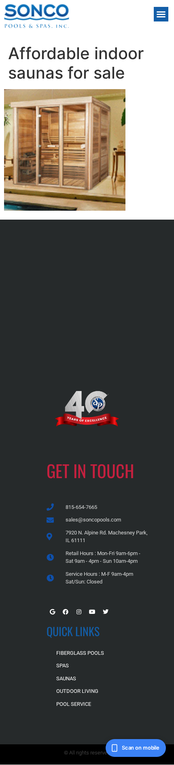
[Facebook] (65, 612)
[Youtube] (92, 612)
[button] (161, 14)
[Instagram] (79, 612)
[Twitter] (105, 612)
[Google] (52, 612)
